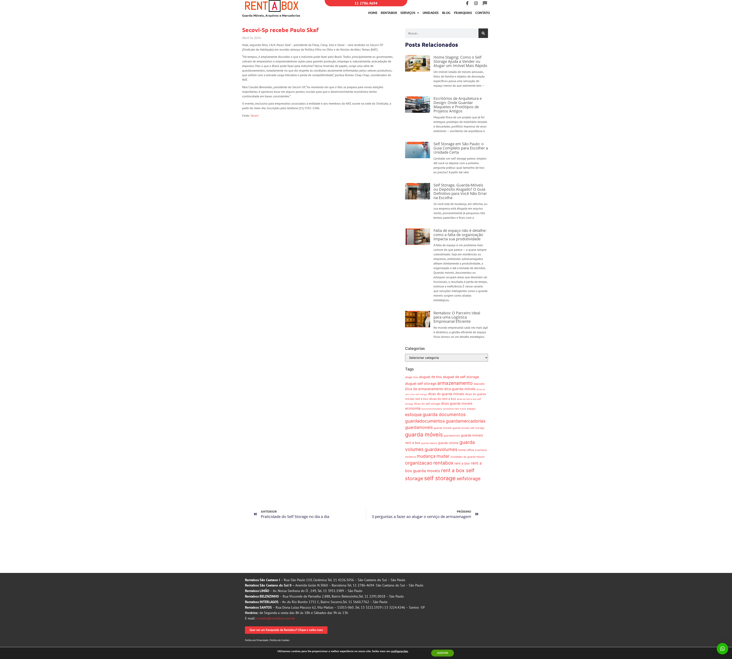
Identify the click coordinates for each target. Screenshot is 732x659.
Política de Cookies (279, 640)
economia (413, 408)
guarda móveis (424, 434)
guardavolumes (441, 449)
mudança (426, 456)
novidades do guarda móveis (467, 456)
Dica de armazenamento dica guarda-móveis (440, 389)
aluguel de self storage (461, 377)
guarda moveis (443, 427)
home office (466, 450)
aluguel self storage (420, 384)
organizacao (418, 463)
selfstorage (469, 478)
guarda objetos (429, 443)
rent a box (462, 463)
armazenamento (455, 383)
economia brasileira (431, 408)
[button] (722, 648)
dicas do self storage (427, 403)
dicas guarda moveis (456, 403)
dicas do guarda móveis (446, 394)
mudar (443, 456)
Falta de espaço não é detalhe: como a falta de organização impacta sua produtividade (459, 234)
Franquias (463, 13)
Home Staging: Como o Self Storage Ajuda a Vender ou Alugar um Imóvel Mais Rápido (460, 61)
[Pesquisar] (483, 33)
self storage (440, 478)
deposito (479, 383)
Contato (482, 13)
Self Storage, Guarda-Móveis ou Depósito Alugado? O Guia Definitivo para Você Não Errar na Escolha (460, 191)
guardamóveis (452, 435)
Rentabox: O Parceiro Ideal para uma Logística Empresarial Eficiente (456, 317)
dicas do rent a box (442, 399)
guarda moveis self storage (468, 428)
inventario (481, 450)
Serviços (407, 13)
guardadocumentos (425, 420)
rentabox (443, 463)
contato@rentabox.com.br (275, 618)
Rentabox (389, 13)
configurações (399, 651)
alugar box (411, 377)
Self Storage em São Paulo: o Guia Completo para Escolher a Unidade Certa (460, 148)
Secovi (254, 115)
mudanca (410, 456)
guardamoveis (419, 427)
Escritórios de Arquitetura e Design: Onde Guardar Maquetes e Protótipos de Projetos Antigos (457, 105)
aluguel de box (430, 377)
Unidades (431, 13)
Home (372, 13)
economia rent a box (454, 408)
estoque (413, 414)
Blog (446, 13)
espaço (471, 408)
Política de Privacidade (256, 640)
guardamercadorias (466, 420)
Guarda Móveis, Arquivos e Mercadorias (271, 15)
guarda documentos (444, 414)
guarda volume (448, 443)
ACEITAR (442, 653)
